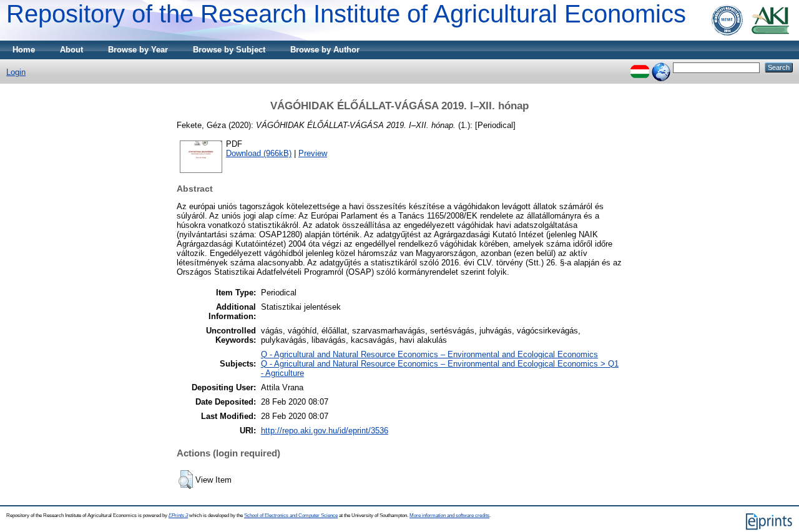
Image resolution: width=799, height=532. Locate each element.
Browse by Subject (229, 49)
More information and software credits (449, 515)
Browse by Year (138, 49)
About (71, 49)
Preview (312, 153)
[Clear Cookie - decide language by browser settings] (661, 67)
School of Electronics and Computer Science (291, 515)
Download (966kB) (259, 153)
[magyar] (639, 67)
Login (16, 72)
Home (23, 49)
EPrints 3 (178, 515)
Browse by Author (325, 49)
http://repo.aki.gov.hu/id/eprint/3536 (324, 430)
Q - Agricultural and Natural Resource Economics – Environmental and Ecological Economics (429, 354)
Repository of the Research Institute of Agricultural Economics (346, 13)
